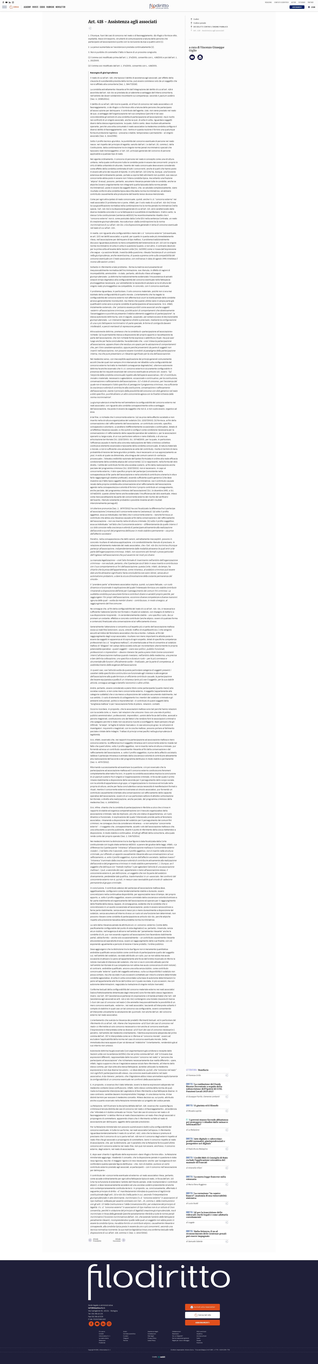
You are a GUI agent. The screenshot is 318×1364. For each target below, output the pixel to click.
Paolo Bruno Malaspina (197, 1149)
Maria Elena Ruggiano (197, 1184)
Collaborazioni (176, 1331)
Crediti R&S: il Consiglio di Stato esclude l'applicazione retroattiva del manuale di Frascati (207, 1160)
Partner (125, 1340)
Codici (42, 6)
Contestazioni (152, 1334)
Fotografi (126, 1338)
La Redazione (193, 1130)
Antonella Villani (195, 1168)
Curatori (125, 1336)
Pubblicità (102, 1343)
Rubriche (50, 6)
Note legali (151, 1336)
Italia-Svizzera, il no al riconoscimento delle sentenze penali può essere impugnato (206, 1233)
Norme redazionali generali (180, 1338)
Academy (27, 6)
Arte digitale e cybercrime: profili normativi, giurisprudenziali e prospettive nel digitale (205, 1141)
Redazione (102, 1340)
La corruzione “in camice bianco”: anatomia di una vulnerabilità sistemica (206, 1195)
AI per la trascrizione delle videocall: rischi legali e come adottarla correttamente (207, 1214)
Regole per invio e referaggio (180, 1340)
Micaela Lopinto (194, 1111)
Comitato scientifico (129, 1334)
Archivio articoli (201, 1336)
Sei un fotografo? (177, 1336)
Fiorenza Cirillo (194, 1075)
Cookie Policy (151, 1340)
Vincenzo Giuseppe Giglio (206, 49)
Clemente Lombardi (211, 1096)
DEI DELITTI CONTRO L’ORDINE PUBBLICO (210, 27)
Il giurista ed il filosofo (206, 1105)
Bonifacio (203, 1070)
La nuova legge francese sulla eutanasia (206, 1178)
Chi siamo (102, 1331)
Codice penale (199, 23)
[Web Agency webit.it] (161, 1357)
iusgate (191, 1222)
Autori (125, 1331)
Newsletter (60, 6)
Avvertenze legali (153, 1331)
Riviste (35, 6)
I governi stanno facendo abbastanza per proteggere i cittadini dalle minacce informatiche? (207, 1122)
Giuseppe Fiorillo (195, 1096)
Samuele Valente (195, 1241)
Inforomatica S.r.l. (104, 1336)
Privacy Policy (152, 1338)
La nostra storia (104, 1338)
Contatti (101, 1334)
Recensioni (175, 1334)
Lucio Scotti (193, 1203)
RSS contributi (201, 1331)
